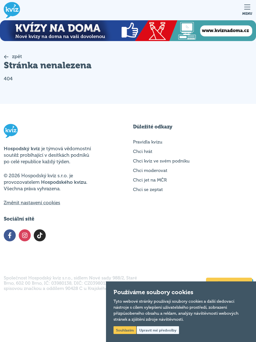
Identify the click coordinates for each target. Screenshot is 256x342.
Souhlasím (125, 330)
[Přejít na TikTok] (40, 235)
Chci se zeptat (148, 189)
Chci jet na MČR (150, 180)
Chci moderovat (150, 170)
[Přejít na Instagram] (25, 235)
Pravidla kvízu (147, 141)
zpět (16, 56)
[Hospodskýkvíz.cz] (12, 10)
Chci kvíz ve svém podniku (161, 160)
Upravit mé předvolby (157, 330)
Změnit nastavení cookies (32, 203)
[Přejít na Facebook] (10, 235)
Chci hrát (142, 151)
